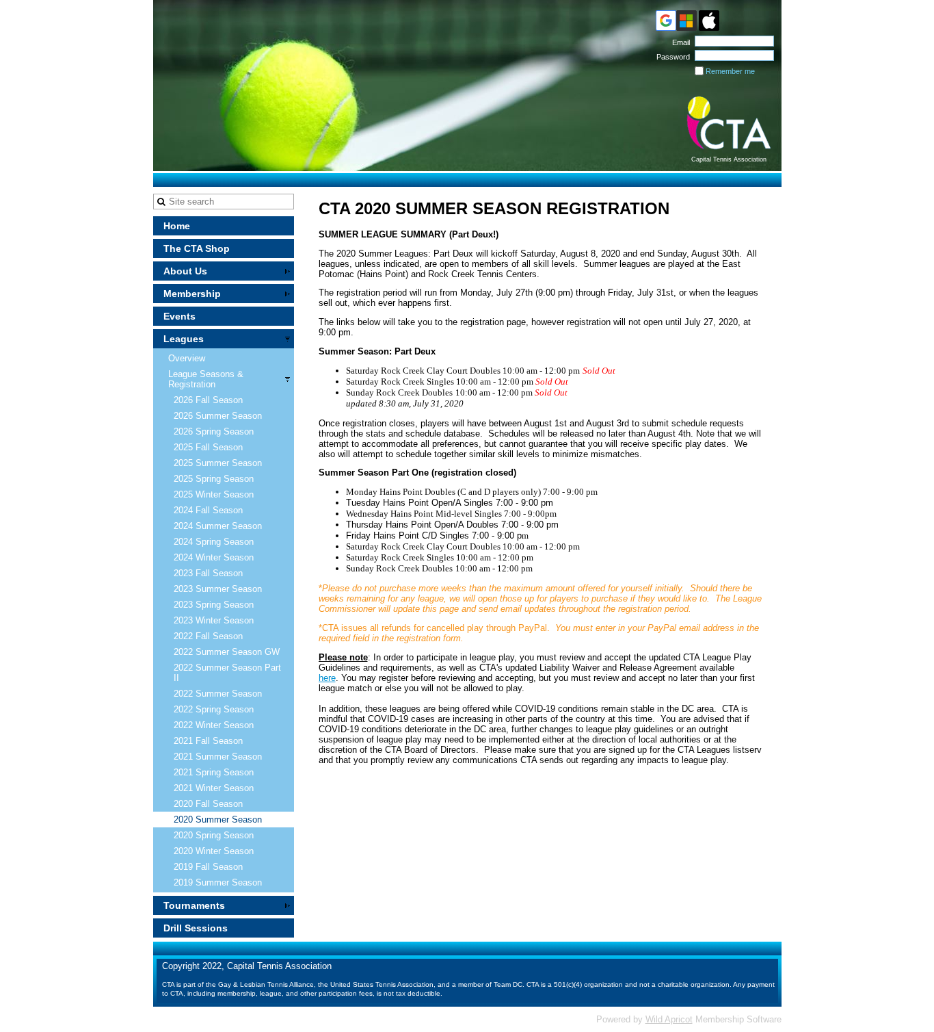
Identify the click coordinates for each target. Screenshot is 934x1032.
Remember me (730, 71)
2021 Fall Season (208, 741)
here (327, 678)
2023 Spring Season (214, 604)
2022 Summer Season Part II (227, 672)
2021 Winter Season (214, 788)
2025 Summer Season (218, 463)
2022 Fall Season (208, 636)
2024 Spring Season (214, 542)
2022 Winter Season (214, 725)
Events (179, 316)
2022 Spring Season (214, 709)
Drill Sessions (195, 928)
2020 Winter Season (214, 851)
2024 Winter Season (214, 557)
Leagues (183, 338)
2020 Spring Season (214, 835)
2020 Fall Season (208, 804)
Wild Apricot (669, 1019)
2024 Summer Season (218, 526)
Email (678, 42)
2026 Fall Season (208, 400)
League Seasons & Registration (205, 379)
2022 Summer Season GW (227, 652)
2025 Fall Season (208, 447)
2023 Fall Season (208, 573)
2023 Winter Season (214, 620)
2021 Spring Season (214, 772)
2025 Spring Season (214, 479)
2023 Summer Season (218, 589)
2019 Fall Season (208, 867)
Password (671, 57)
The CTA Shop (196, 248)
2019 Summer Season (218, 882)
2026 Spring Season (214, 431)
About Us (185, 271)
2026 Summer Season (218, 416)
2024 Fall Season (208, 510)
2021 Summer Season (218, 756)
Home (176, 225)
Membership (192, 293)
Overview (186, 358)
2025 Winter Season (214, 494)
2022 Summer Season (218, 693)
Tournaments (194, 905)
